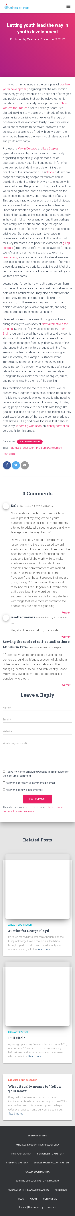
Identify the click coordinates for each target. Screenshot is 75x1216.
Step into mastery (17, 1162)
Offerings (61, 1190)
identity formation (57, 426)
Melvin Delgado (27, 148)
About (33, 1199)
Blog (21, 1199)
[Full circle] (37, 993)
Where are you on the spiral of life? (37, 1145)
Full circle (16, 1038)
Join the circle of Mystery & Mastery (37, 1180)
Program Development (49, 447)
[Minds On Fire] (17, 6)
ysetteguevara (23, 617)
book (50, 172)
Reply (67, 612)
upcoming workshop (28, 426)
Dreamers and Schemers (22, 1080)
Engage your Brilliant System (51, 1162)
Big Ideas (16, 447)
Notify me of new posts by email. (24, 789)
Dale (14, 505)
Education (28, 447)
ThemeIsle (50, 1207)
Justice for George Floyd (28, 931)
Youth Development (30, 442)
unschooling (10, 257)
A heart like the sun (20, 925)
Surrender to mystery (50, 1153)
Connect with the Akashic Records (28, 1190)
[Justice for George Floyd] (37, 886)
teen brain (9, 453)
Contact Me (50, 1199)
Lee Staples (50, 148)
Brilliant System (18, 1032)
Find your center (21, 1153)
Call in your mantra (37, 1172)
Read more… (45, 949)
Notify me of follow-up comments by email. (30, 782)
